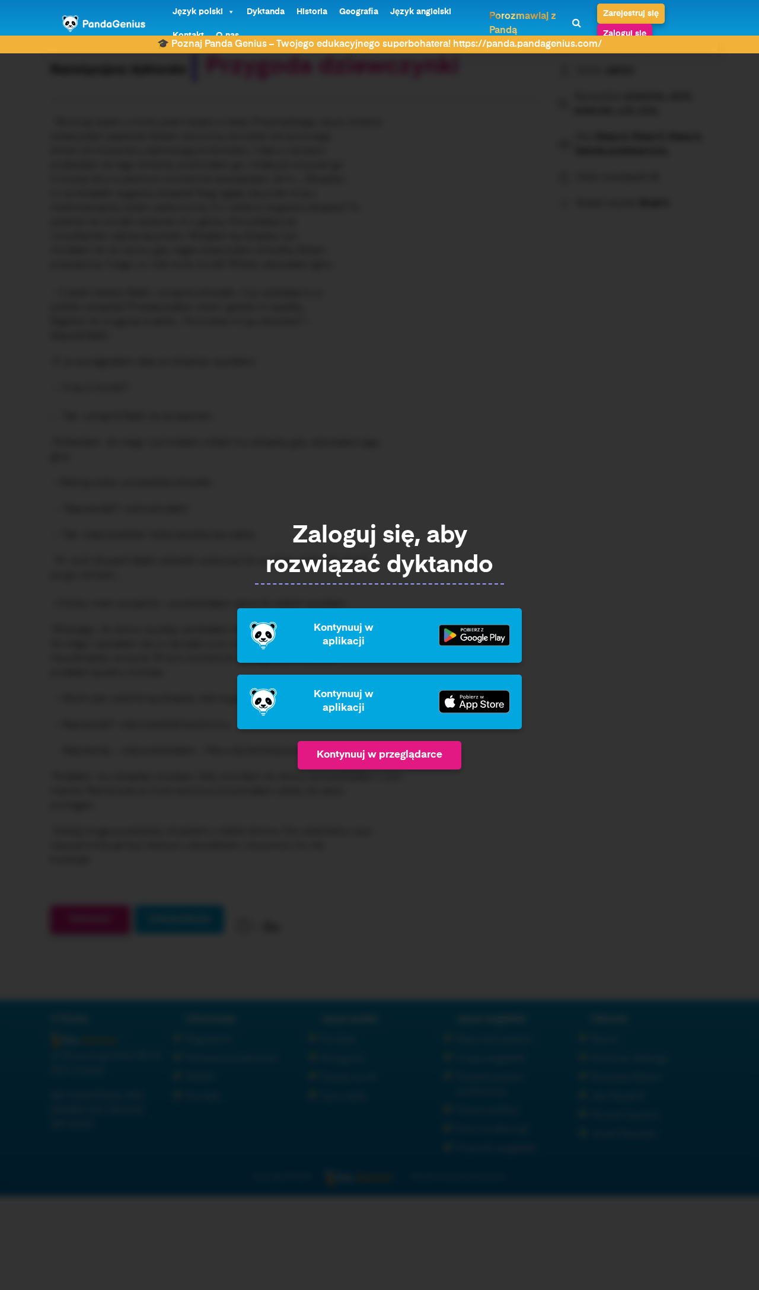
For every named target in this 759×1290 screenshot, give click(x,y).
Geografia (358, 12)
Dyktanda (266, 12)
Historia (311, 12)
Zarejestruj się (631, 13)
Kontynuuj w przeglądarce (379, 755)
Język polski (198, 12)
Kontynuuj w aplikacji (344, 634)
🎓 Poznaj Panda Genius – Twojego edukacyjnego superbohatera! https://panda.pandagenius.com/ (379, 44)
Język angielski (420, 12)
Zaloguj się (624, 34)
